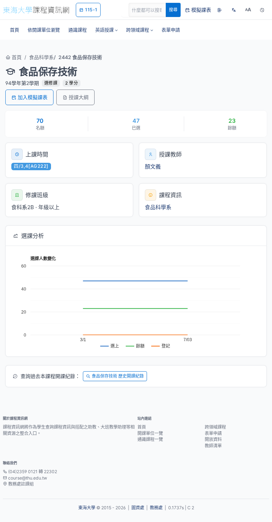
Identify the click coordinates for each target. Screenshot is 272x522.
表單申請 (213, 433)
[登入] (219, 10)
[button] (106, 30)
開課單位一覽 (150, 433)
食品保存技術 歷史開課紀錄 (118, 376)
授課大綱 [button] (79, 97)
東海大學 (86, 507)
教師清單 (213, 445)
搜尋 (173, 9)
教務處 (156, 507)
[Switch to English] (234, 10)
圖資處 (137, 507)
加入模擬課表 (32, 97)
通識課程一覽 (150, 439)
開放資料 (213, 439)
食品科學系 (41, 57)
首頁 (16, 57)
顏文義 (153, 166)
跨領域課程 (215, 427)
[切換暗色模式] (262, 10)
